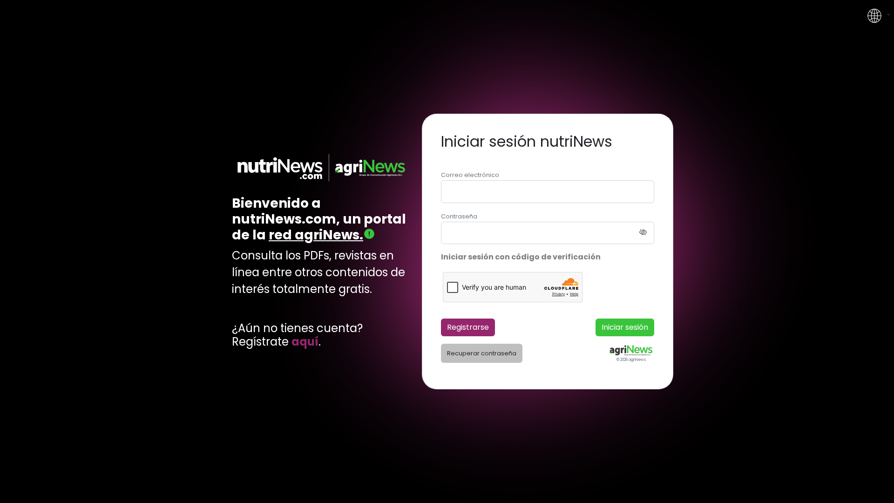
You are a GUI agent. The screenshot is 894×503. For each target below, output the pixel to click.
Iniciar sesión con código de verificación (521, 257)
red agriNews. (316, 235)
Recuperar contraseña (481, 353)
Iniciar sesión (625, 327)
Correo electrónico (470, 175)
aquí (304, 342)
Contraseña (459, 216)
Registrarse (468, 327)
